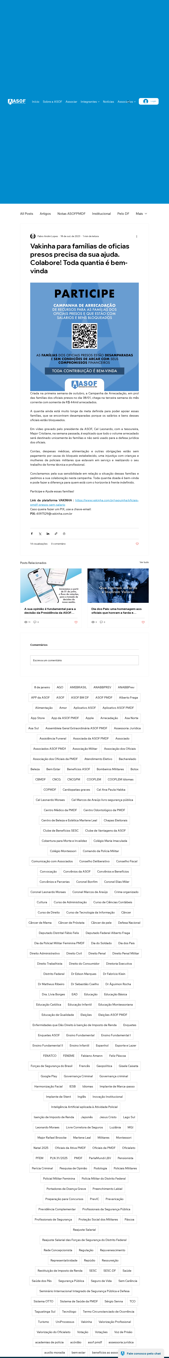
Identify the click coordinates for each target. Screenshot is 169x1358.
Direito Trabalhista (49, 963)
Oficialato (128, 1148)
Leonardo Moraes (47, 1127)
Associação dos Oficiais (120, 749)
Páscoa (129, 1219)
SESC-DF (109, 1270)
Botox (134, 769)
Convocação (48, 871)
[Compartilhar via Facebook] (31, 533)
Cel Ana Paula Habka (111, 789)
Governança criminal (114, 1076)
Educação (91, 994)
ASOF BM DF (80, 697)
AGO (60, 687)
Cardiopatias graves (76, 789)
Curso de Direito (49, 912)
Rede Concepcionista (58, 1250)
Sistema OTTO (43, 1301)
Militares (103, 1137)
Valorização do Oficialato (53, 1332)
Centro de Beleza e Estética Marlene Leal (69, 820)
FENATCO (49, 1056)
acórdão (75, 1342)
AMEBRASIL (78, 687)
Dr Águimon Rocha (118, 984)
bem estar (78, 1352)
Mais (139, 213)
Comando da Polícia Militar (101, 851)
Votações (101, 1332)
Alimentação (44, 708)
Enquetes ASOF (49, 1035)
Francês (84, 1066)
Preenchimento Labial (107, 1189)
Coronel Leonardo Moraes (48, 892)
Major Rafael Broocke (52, 1137)
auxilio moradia (54, 1352)
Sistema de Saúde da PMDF (79, 1301)
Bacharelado (127, 759)
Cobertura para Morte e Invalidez (64, 841)
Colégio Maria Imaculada (110, 841)
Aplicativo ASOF (84, 708)
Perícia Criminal (42, 1168)
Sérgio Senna (113, 1301)
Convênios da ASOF (77, 871)
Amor (63, 708)
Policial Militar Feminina (59, 1178)
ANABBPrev (126, 687)
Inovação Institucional (108, 1097)
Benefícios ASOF (78, 769)
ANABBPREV (102, 687)
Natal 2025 (41, 1148)
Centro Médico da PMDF (60, 810)
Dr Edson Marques (83, 974)
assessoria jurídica (121, 1342)
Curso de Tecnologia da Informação (90, 912)
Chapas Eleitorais (115, 820)
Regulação (86, 1250)
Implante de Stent (58, 1097)
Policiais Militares (125, 1168)
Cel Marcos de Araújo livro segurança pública (102, 800)
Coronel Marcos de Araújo (90, 892)
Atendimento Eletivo (98, 759)
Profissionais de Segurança (53, 1219)
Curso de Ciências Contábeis (112, 902)
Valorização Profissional (115, 1322)
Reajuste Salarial (84, 1230)
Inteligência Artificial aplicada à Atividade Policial (84, 1107)
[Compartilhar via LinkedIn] (48, 533)
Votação (82, 1332)
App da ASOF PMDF (65, 718)
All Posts (26, 213)
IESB (72, 1086)
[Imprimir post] (64, 533)
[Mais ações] (137, 236)
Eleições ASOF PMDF (112, 1015)
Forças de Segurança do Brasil (51, 1066)
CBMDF (40, 779)
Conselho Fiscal (126, 861)
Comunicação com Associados (52, 861)
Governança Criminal (78, 1076)
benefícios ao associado (108, 1352)
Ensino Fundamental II (48, 1045)
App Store (38, 718)
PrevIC (94, 1199)
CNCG (56, 779)
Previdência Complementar (57, 1209)
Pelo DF (123, 213)
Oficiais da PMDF (104, 1148)
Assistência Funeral (52, 738)
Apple (89, 718)
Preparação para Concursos (64, 1199)
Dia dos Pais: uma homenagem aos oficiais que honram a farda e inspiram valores (116, 611)
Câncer (126, 912)
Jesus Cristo (108, 1117)
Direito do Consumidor (84, 963)
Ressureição (110, 1260)
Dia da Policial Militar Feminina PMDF (59, 943)
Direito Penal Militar (125, 953)
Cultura (42, 902)
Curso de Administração (70, 902)
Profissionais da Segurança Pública (106, 1209)
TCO (132, 1301)
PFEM (39, 1158)
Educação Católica (48, 1004)
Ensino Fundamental (80, 1035)
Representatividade (64, 1260)
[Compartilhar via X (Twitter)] (39, 533)
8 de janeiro (42, 687)
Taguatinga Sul (44, 1311)
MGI (130, 1127)
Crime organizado (126, 892)
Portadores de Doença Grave (66, 1189)
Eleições (86, 1015)
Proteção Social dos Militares (98, 1219)
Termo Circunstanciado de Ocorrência (108, 1311)
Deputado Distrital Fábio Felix (59, 933)
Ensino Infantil (79, 1045)
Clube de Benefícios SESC (61, 830)
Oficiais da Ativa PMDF (70, 1148)
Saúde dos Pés (42, 1281)
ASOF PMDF (103, 697)
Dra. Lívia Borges (53, 994)
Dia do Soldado (101, 943)
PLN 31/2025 (59, 1158)
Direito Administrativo (45, 953)
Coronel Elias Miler (116, 882)
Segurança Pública (71, 1281)
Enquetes (129, 1025)
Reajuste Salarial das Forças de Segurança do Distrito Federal (84, 1240)
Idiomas (87, 1086)
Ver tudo (144, 562)
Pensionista (125, 1158)
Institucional (101, 213)
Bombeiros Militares (110, 769)
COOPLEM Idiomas (121, 779)
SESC (93, 1270)
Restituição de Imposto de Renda (60, 1270)
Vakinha (86, 1322)
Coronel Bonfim (87, 882)
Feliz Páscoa (117, 1056)
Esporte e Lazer (125, 1045)
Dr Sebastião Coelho (85, 984)
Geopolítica (104, 1066)
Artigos (45, 213)
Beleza (35, 769)
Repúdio (89, 1260)
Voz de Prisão (123, 1332)
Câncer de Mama (40, 923)
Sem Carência (127, 1281)
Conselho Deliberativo (94, 861)
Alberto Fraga (128, 697)
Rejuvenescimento (112, 1250)
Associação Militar (84, 749)
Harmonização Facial (48, 1086)
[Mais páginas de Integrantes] (99, 102)
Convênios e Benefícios (113, 871)
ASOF (60, 697)
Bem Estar (53, 769)
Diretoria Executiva (119, 963)
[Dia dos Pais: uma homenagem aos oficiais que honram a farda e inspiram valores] (118, 585)
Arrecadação (109, 718)
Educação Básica (115, 994)
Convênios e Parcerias (55, 882)
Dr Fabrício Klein (114, 974)
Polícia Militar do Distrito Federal (104, 1178)
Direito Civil (74, 953)
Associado (122, 738)
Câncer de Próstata (71, 923)
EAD (75, 994)
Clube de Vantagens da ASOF (105, 830)
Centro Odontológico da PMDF (104, 810)
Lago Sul (129, 1117)
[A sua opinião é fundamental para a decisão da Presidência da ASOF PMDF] (51, 585)
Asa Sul (33, 728)
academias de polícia (49, 1342)
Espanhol (102, 1045)
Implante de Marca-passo (117, 1086)
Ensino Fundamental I (116, 1035)
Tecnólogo (69, 1311)
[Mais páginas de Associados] (135, 102)
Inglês (82, 1097)
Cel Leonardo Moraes (50, 800)
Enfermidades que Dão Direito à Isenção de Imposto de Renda (75, 1025)
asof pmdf (95, 1342)
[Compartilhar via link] (56, 533)
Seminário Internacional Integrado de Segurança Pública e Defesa (84, 1291)
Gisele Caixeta (128, 1066)
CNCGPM (73, 779)
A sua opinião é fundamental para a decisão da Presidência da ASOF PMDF (50, 611)
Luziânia (115, 1127)
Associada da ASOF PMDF (91, 738)
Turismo (43, 1322)
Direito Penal (97, 953)
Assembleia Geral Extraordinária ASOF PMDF (76, 728)
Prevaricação (114, 1199)
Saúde (126, 1270)
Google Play (49, 1076)
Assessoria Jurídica (127, 728)
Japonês (87, 1117)
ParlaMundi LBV (100, 1158)
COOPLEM (94, 779)
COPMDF (50, 789)
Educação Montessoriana (115, 1004)
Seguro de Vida (101, 1281)
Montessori (123, 1137)
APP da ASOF (40, 697)
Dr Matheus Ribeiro (51, 984)
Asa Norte (131, 718)
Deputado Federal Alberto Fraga (108, 933)
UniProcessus (65, 1322)
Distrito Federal (54, 974)
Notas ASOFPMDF (71, 213)
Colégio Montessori (63, 851)
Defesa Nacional (129, 923)
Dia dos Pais (126, 943)
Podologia (100, 1168)
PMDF (78, 1158)
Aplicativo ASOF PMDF (118, 708)
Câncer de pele (101, 923)
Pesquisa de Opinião (73, 1168)
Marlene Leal (82, 1137)
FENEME (68, 1056)
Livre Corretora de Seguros (84, 1127)
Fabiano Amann (92, 1056)
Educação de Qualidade (58, 1015)
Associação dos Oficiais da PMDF (55, 759)
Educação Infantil (80, 1004)
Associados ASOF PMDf (49, 749)
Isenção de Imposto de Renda (54, 1117)
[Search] (128, 101)
